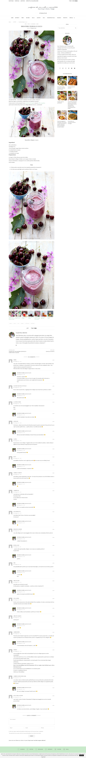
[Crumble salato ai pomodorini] (62, 95)
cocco (18, 323)
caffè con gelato (41, 103)
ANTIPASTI (17, 17)
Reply (53, 386)
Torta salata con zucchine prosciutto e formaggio (72, 122)
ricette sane (32, 323)
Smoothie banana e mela (50, 318)
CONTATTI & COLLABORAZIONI (32, 0)
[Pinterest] (73, 1)
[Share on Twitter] (32, 328)
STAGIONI (59, 17)
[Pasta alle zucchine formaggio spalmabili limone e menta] (62, 80)
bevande (11, 323)
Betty (14, 456)
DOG (44, 17)
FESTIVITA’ (65, 17)
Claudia (15, 439)
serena (14, 359)
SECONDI (27, 17)
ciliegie (15, 323)
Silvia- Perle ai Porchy (18, 695)
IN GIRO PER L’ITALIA (51, 17)
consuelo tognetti (17, 472)
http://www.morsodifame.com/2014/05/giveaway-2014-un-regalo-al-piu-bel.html (30, 665)
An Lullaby (15, 421)
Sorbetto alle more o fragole (31, 318)
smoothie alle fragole (29, 103)
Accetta (81, 755)
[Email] (76, 1)
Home (10, 22)
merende (22, 323)
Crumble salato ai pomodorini (60, 102)
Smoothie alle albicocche (43, 318)
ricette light (27, 323)
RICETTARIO (11, 0)
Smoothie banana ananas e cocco (18, 318)
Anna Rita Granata (17, 616)
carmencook (16, 490)
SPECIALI (71, 17)
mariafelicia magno (17, 529)
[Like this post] (29, 328)
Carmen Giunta (16, 632)
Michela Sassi (16, 545)
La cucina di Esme (17, 401)
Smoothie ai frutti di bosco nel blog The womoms (37, 318)
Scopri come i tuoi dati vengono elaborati (36, 740)
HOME (12, 17)
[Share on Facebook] (31, 328)
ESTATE (14, 22)
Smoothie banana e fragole (24, 318)
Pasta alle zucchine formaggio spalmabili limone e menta (61, 88)
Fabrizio (15, 649)
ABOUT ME (22, 0)
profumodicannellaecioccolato (24, 372)
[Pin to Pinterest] (34, 328)
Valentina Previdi (33, 28)
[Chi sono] (67, 40)
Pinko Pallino (16, 580)
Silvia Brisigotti (17, 511)
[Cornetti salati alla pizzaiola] (72, 80)
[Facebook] (69, 1)
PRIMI (23, 17)
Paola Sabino (16, 598)
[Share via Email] (35, 328)
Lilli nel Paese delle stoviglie (19, 385)
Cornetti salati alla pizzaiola (71, 87)
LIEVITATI (38, 17)
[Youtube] (75, 1)
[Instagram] (72, 1)
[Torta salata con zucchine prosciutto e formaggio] (72, 115)
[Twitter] (70, 1)
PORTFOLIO (17, 0)
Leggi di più (43, 756)
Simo (14, 562)
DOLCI (33, 17)
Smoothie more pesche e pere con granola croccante (12, 318)
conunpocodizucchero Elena (19, 676)
